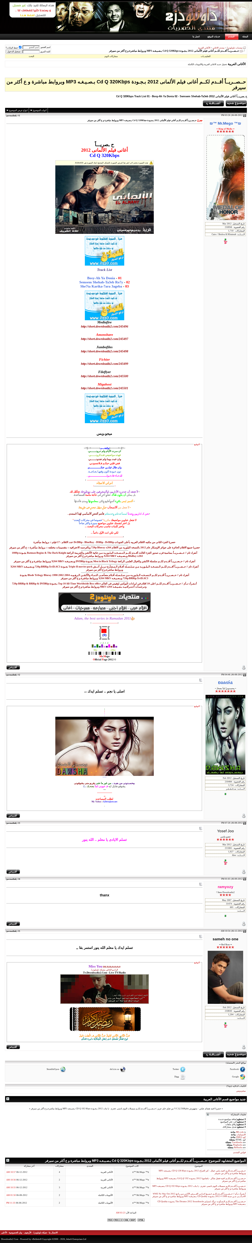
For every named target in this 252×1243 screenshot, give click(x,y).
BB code (240, 1132)
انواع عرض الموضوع (18, 110)
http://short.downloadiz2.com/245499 (104, 363)
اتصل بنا (196, 36)
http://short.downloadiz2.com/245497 (104, 339)
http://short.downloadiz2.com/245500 (104, 376)
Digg (176, 1077)
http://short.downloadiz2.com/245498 (104, 351)
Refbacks (238, 1147)
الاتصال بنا (53, 1233)
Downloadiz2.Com (9, 1239)
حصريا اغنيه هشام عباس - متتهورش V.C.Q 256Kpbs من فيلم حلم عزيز (189, 1109)
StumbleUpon (53, 1069)
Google (235, 1077)
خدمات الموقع (214, 36)
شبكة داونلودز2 (40, 1233)
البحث (31, 56)
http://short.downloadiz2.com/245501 (104, 388)
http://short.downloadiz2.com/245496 (104, 326)
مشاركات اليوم (111, 56)
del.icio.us (114, 1069)
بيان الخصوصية (15, 1233)
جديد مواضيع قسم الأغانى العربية (224, 1099)
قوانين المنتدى (239, 1152)
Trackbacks (237, 1142)
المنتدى (231, 36)
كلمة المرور (45, 51)
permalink (11, 115)
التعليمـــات (205, 56)
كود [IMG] (241, 1137)
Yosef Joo (225, 831)
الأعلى (4, 1233)
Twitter (176, 1069)
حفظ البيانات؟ (12, 48)
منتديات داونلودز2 (234, 48)
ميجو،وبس (241, 1091)
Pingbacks (237, 1145)
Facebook (234, 1069)
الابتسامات (241, 1135)
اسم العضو (45, 47)
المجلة (245, 36)
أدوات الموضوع (39, 110)
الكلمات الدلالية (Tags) (236, 1086)
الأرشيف (27, 1233)
